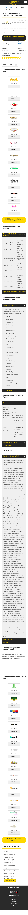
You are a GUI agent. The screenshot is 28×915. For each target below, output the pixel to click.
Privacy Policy (14, 903)
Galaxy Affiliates (10, 8)
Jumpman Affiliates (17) (10, 868)
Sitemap (14, 905)
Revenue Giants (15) (9, 873)
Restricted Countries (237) (11, 456)
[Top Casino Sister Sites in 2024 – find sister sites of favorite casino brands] (14, 2)
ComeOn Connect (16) (9, 870)
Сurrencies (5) (7, 445)
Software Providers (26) (10, 305)
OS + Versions (7, 390)
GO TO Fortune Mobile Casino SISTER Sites (14, 840)
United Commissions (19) (10, 865)
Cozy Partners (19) (8, 862)
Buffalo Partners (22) (9, 860)
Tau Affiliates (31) (8, 851)
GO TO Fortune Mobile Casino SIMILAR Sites (14, 220)
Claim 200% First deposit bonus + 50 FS (14, 37)
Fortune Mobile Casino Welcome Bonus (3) (13, 234)
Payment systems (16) (10, 442)
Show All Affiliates (10, 880)
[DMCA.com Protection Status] (14, 896)
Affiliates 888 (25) (8, 857)
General (5, 403)
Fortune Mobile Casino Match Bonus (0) (14, 292)
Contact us (14, 901)
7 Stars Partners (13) (9, 876)
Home (3, 8)
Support (5, 642)
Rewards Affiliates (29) (9, 854)
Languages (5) (7, 639)
